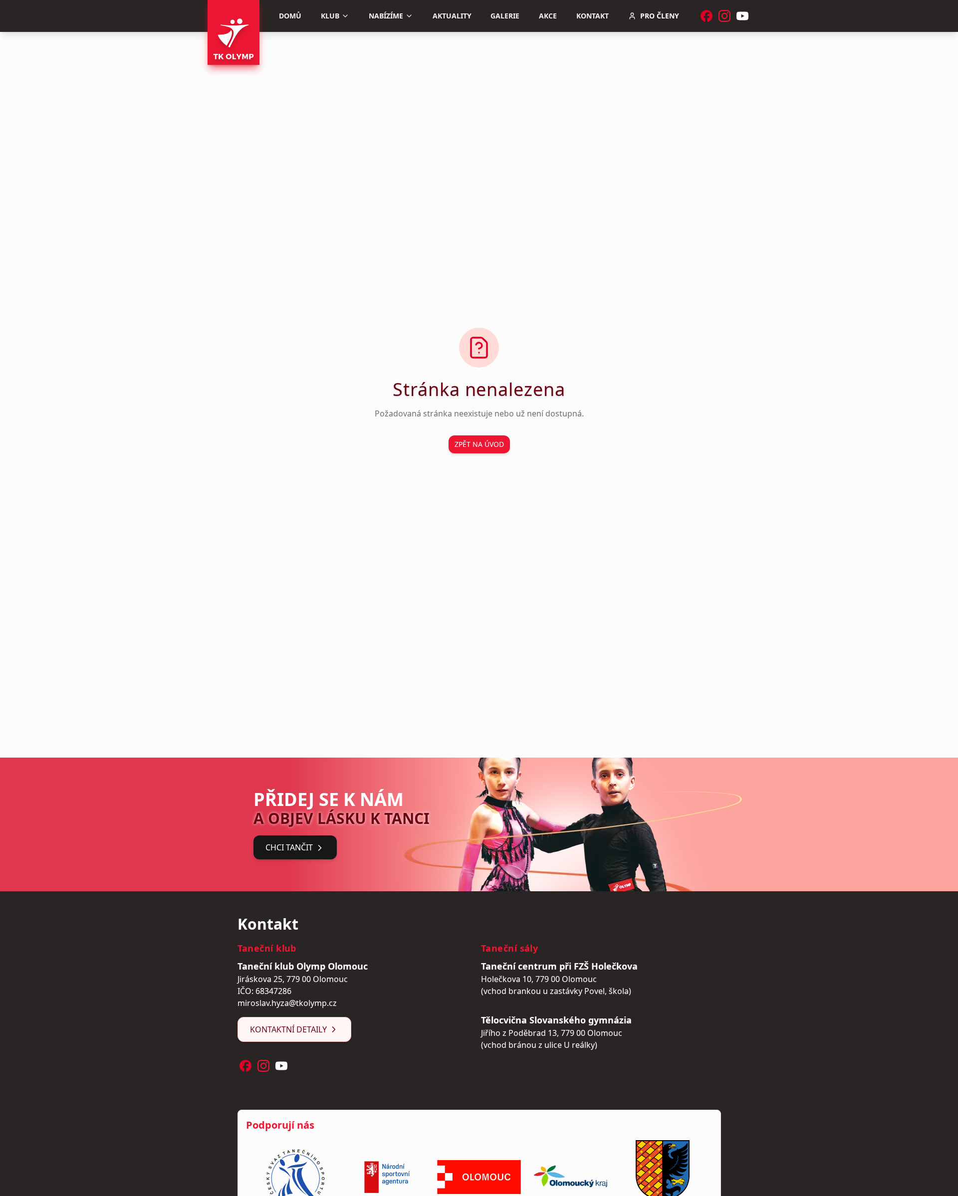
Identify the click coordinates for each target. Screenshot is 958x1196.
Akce (548, 15)
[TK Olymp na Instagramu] (724, 16)
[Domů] (233, 32)
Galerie (504, 15)
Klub (330, 15)
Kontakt (592, 15)
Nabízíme (386, 15)
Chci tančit (289, 847)
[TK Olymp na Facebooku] (707, 16)
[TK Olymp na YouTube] (742, 16)
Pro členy (659, 15)
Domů (290, 15)
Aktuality (452, 15)
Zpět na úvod (479, 444)
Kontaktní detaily (288, 1029)
